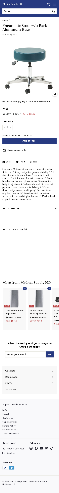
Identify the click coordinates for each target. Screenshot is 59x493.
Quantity (7, 121)
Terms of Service (10, 433)
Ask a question (11, 208)
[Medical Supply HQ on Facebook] (36, 448)
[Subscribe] (50, 354)
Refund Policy (9, 426)
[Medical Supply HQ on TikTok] (51, 448)
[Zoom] (54, 93)
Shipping (6, 135)
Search (5, 414)
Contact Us (7, 418)
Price (5, 108)
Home (5, 20)
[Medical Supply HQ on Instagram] (31, 448)
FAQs (4, 410)
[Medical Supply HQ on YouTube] (41, 448)
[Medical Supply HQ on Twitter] (46, 448)
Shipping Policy (9, 422)
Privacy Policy (9, 429)
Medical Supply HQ (35, 283)
